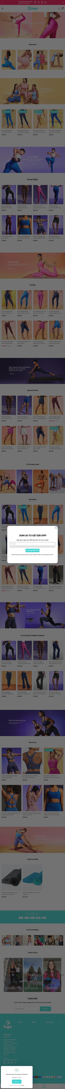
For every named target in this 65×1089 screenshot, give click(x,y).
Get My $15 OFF (32, 550)
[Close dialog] (56, 528)
